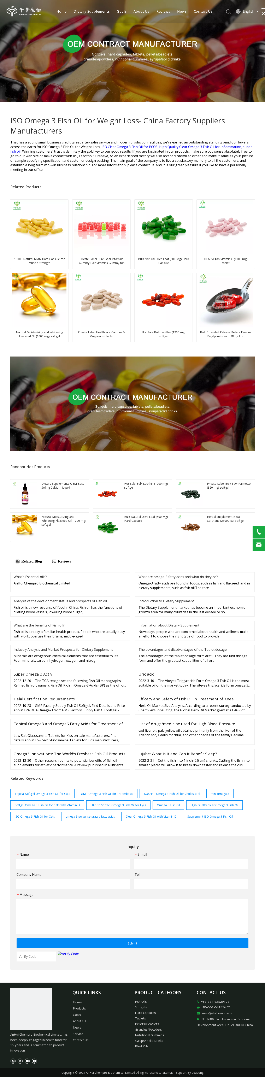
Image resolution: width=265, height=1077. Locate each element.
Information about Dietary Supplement (169, 625)
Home (62, 11)
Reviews (163, 11)
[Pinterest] (34, 1060)
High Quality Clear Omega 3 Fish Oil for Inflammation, (201, 147)
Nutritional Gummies (149, 1035)
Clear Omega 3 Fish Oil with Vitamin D (151, 816)
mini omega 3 (220, 794)
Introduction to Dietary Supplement (166, 601)
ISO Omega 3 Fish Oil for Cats (35, 816)
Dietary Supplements (92, 11)
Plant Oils (141, 1046)
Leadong (198, 1073)
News (182, 11)
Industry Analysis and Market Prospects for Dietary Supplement (63, 649)
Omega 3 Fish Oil (168, 805)
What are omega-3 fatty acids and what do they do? (178, 577)
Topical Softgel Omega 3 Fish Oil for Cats (42, 794)
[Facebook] (13, 1060)
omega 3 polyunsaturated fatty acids (90, 816)
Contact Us (203, 11)
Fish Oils (141, 1001)
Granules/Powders (148, 1029)
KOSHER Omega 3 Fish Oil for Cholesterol (172, 794)
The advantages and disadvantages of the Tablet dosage (183, 649)
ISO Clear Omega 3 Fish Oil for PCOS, (130, 147)
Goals (121, 11)
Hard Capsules (145, 1013)
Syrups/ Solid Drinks (149, 1040)
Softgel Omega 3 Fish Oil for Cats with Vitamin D (47, 805)
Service (78, 1034)
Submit (132, 943)
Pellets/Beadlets (147, 1024)
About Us (141, 11)
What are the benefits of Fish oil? (39, 625)
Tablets (140, 1018)
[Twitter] (20, 1060)
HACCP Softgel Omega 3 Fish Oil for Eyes (118, 805)
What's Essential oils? (30, 577)
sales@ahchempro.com (217, 1013)
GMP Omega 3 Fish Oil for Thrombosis (107, 794)
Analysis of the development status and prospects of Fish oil (60, 601)
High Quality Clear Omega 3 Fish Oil (214, 805)
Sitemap (168, 1073)
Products (79, 1008)
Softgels (141, 1007)
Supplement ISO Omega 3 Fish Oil (210, 816)
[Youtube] (27, 1060)
